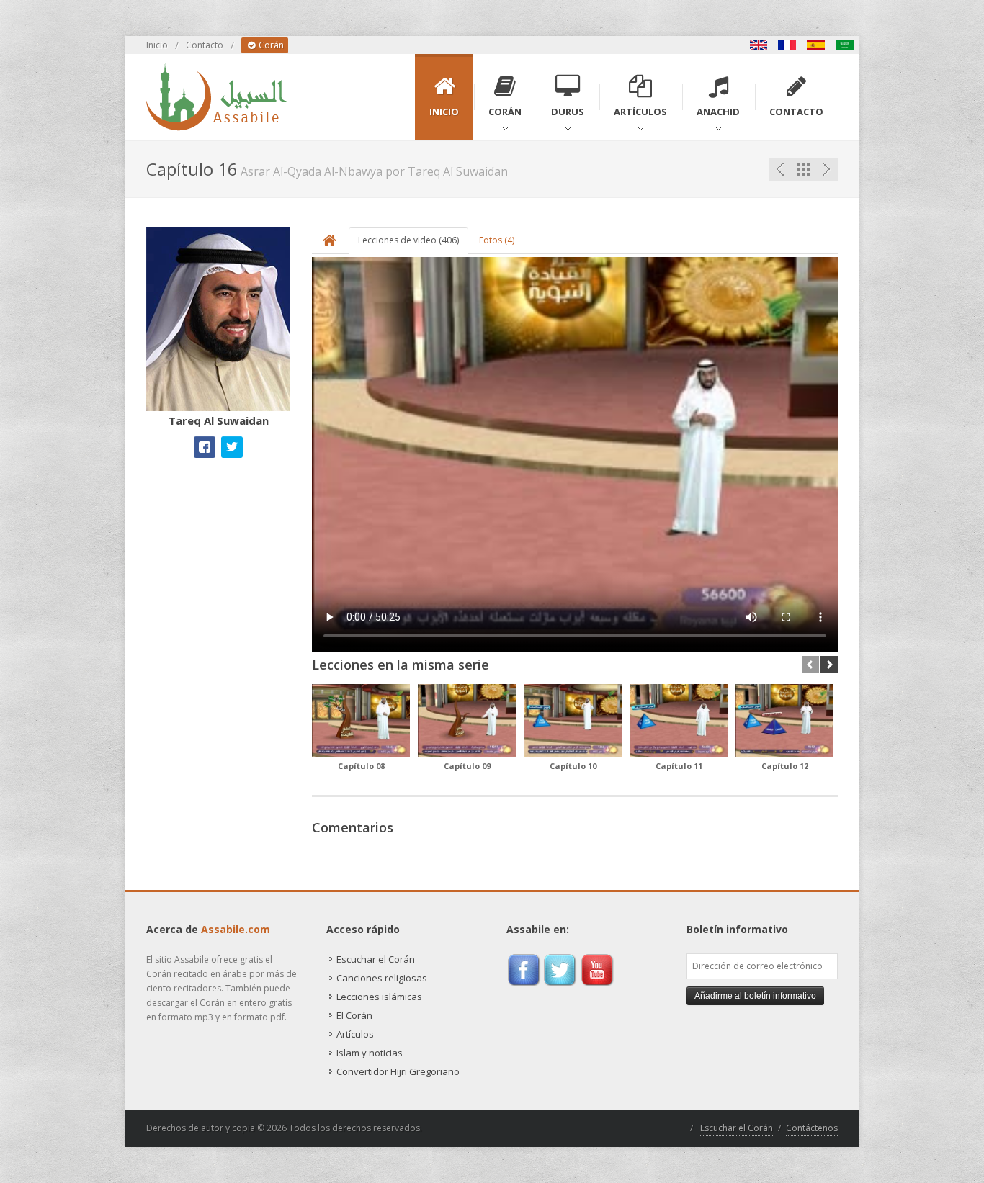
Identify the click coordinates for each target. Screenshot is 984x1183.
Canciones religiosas (381, 977)
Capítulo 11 (679, 765)
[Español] (816, 45)
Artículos (355, 1033)
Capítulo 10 (573, 765)
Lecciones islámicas (379, 996)
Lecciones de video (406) (408, 240)
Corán (270, 45)
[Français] (787, 45)
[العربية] (845, 45)
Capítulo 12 (784, 765)
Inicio (157, 45)
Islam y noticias (369, 1052)
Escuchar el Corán (375, 959)
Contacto (204, 45)
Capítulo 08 (361, 765)
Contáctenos (812, 1128)
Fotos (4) (496, 240)
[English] (758, 45)
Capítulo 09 (467, 765)
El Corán (354, 1015)
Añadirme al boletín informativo (755, 996)
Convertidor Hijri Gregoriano (398, 1071)
